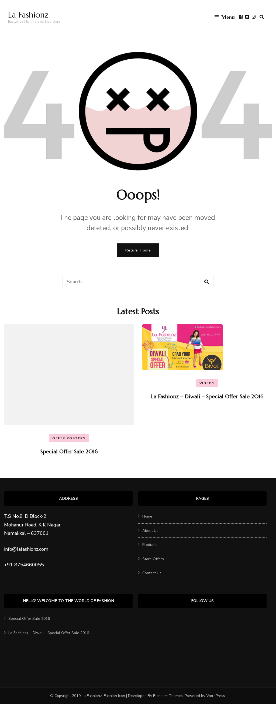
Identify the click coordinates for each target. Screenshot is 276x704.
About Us (150, 530)
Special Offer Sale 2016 (69, 451)
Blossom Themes (168, 695)
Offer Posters (68, 438)
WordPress (215, 695)
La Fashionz (28, 15)
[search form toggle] (262, 17)
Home (147, 516)
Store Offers (153, 559)
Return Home (138, 250)
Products (149, 544)
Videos (207, 383)
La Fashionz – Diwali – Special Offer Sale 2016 (207, 396)
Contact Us (151, 573)
